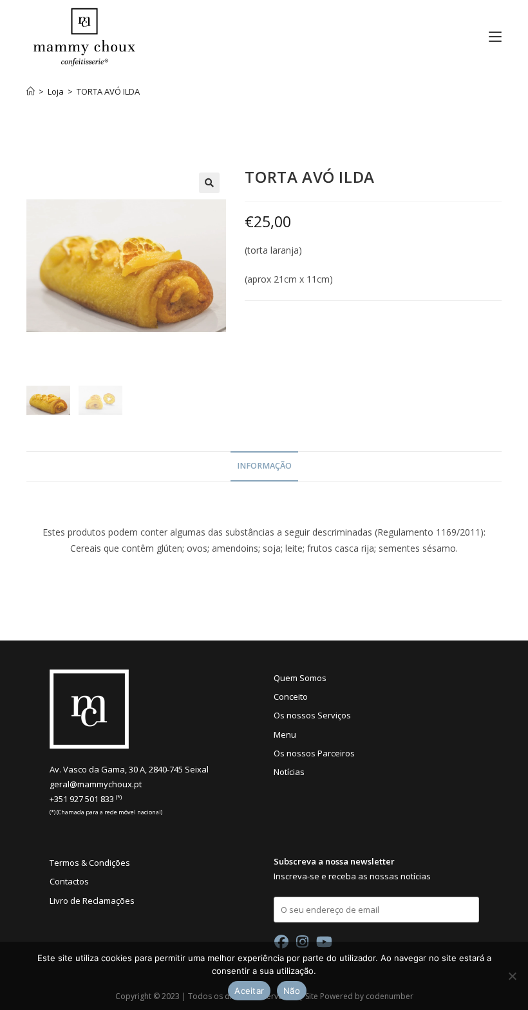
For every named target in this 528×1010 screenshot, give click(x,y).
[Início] (30, 91)
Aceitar (249, 991)
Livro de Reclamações (92, 900)
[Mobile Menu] (490, 36)
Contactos (69, 881)
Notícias (289, 772)
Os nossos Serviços (312, 715)
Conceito (291, 696)
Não (291, 991)
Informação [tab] (264, 465)
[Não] (511, 975)
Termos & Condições (90, 862)
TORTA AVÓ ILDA (108, 91)
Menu (285, 734)
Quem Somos (300, 678)
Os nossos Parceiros (314, 753)
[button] (209, 183)
